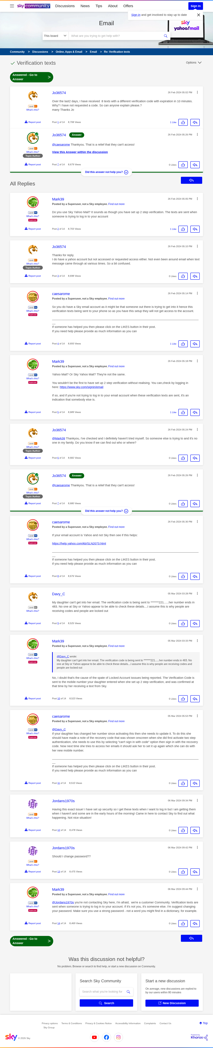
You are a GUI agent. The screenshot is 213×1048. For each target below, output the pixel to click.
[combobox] (114, 36)
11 (58, 783)
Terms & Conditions (71, 1023)
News (85, 6)
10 (58, 698)
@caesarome (61, 144)
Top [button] (205, 1023)
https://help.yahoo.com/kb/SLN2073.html (79, 543)
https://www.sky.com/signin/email (81, 387)
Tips (99, 6)
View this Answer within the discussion (80, 152)
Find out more (116, 204)
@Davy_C (63, 656)
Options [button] (191, 62)
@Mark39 (58, 438)
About (112, 6)
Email (106, 23)
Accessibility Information (128, 1023)
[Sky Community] (33, 6)
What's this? (32, 109)
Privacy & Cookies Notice (98, 1023)
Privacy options (50, 1023)
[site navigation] (12, 6)
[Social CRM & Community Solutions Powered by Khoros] (199, 1037)
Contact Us (165, 1023)
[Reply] (195, 122)
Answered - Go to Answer (31, 77)
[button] (197, 92)
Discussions (65, 6)
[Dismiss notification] (198, 15)
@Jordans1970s (63, 902)
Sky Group (49, 1027)
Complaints (150, 1023)
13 (58, 871)
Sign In (196, 6)
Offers (128, 6)
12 (58, 830)
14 (58, 923)
